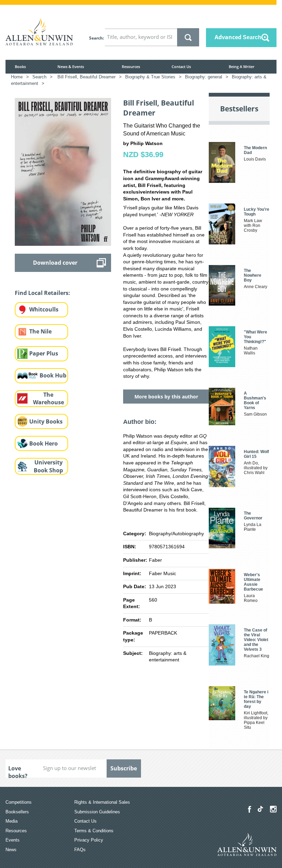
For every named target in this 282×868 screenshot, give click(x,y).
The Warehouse (48, 398)
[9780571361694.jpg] (63, 171)
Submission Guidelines (97, 811)
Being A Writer (241, 66)
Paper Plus (43, 353)
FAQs (80, 849)
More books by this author (166, 396)
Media (12, 821)
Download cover (55, 262)
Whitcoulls (43, 309)
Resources (131, 66)
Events (13, 840)
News (11, 849)
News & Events (70, 66)
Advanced (238, 37)
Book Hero (43, 443)
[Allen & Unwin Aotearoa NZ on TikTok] (260, 809)
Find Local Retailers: (42, 293)
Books (20, 66)
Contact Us (181, 66)
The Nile (40, 331)
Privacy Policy (88, 840)
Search (96, 38)
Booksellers (17, 811)
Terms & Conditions (93, 830)
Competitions (19, 802)
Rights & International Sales (102, 802)
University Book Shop (48, 466)
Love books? (18, 771)
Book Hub (53, 375)
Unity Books (46, 421)
